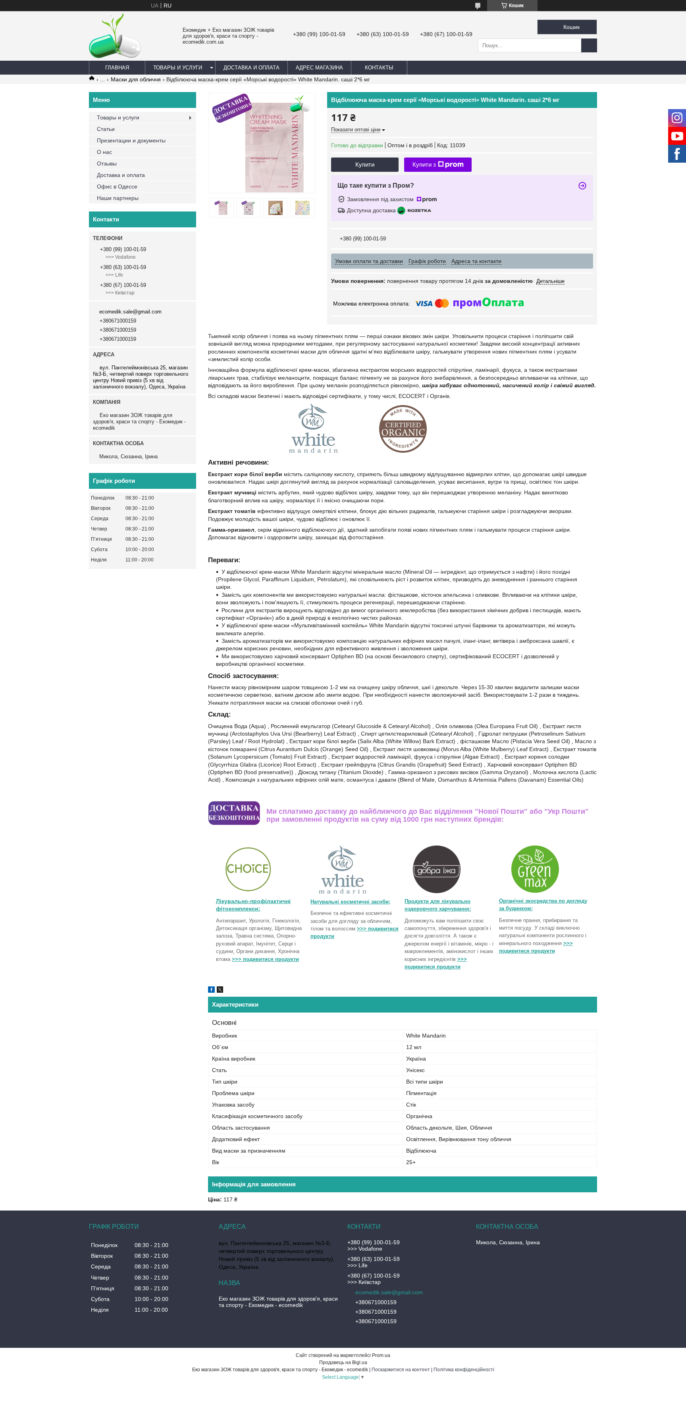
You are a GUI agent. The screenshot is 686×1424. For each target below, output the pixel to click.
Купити (364, 164)
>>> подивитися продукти (265, 959)
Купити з (424, 164)
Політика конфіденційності (464, 1369)
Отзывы (107, 163)
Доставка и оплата (251, 68)
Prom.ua (381, 1355)
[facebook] (211, 991)
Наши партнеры (118, 198)
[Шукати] (589, 45)
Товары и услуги (177, 68)
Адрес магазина (319, 68)
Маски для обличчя (136, 79)
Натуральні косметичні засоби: (350, 902)
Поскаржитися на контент (401, 1369)
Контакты (379, 68)
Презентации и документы (131, 140)
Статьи (106, 129)
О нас (104, 152)
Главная (117, 68)
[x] (220, 991)
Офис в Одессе (117, 186)
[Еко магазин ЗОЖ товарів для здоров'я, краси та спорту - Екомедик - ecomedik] (115, 56)
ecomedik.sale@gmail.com (130, 312)
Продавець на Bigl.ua (343, 1362)
